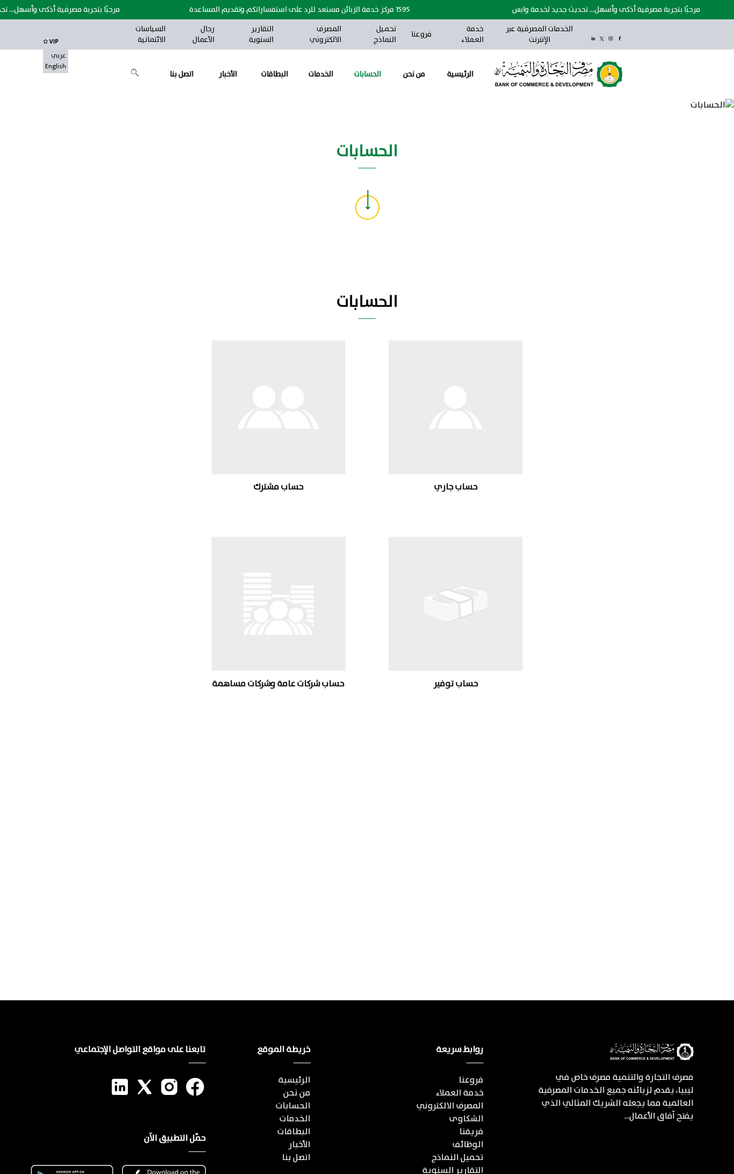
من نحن (414, 74)
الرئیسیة (460, 74)
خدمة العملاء (472, 34)
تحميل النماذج (384, 34)
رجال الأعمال (203, 34)
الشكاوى (466, 1119)
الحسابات (367, 74)
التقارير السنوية (261, 34)
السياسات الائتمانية (150, 34)
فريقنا (471, 1132)
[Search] (135, 72)
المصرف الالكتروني (325, 34)
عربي (58, 56)
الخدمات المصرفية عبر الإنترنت (539, 34)
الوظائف (468, 1144)
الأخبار (228, 74)
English (55, 66)
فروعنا (421, 34)
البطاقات (274, 74)
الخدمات (320, 74)
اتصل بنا (181, 74)
